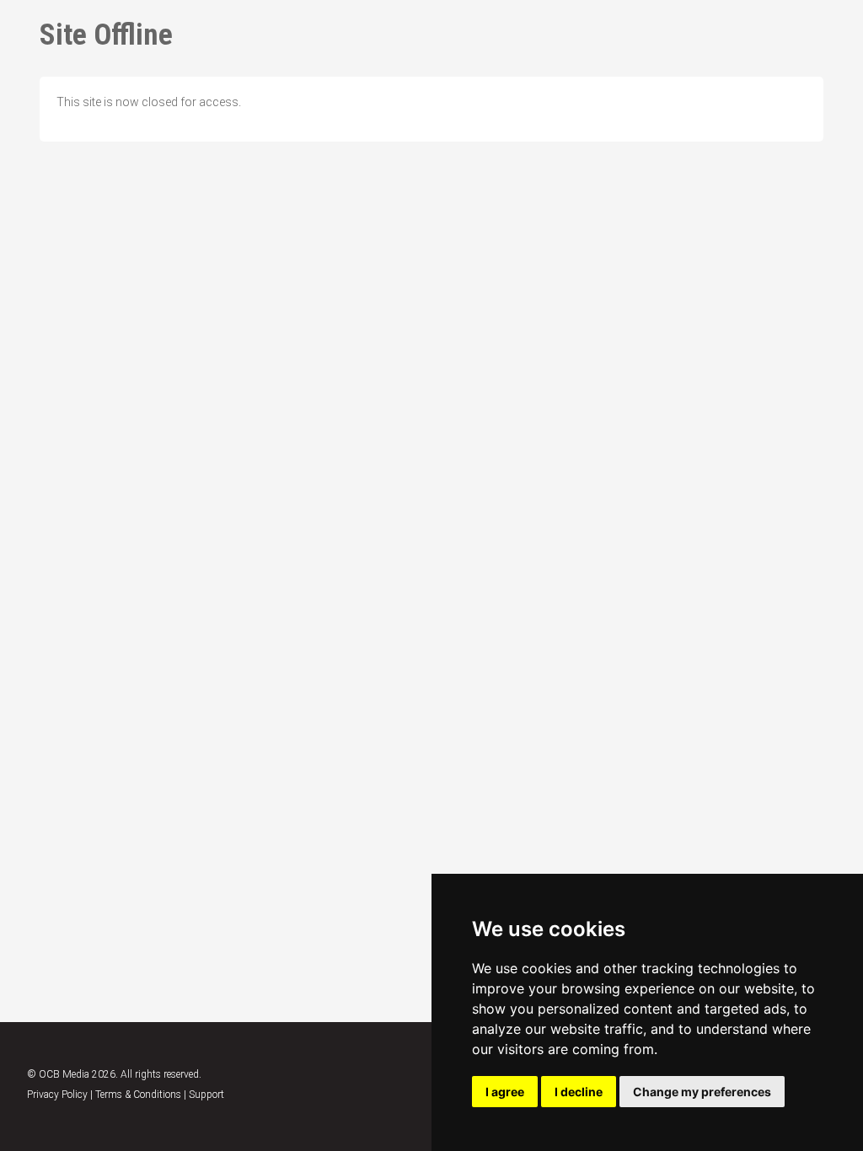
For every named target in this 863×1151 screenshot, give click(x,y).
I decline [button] (579, 1091)
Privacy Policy (57, 1094)
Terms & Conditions (138, 1094)
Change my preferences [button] (702, 1091)
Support (206, 1094)
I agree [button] (504, 1091)
